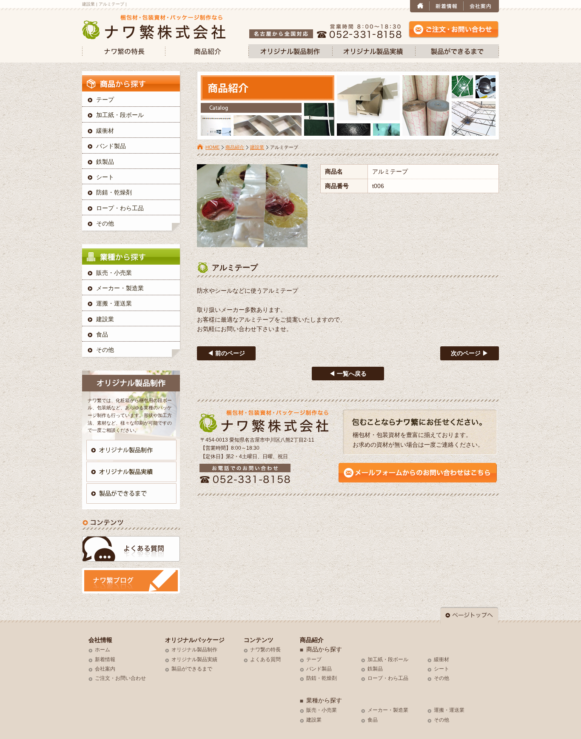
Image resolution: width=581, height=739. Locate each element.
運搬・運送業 (114, 303)
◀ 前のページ (226, 353)
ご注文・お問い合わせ (120, 678)
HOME (212, 147)
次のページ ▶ (469, 353)
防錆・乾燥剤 (114, 192)
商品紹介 (234, 147)
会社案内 (105, 669)
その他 (105, 223)
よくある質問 (265, 659)
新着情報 (105, 659)
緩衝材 (105, 130)
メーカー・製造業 (120, 288)
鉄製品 (105, 161)
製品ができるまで (191, 669)
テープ (105, 99)
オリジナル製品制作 (194, 650)
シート (105, 177)
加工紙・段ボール (120, 114)
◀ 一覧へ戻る (348, 373)
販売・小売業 (114, 272)
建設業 (257, 147)
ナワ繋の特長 (265, 650)
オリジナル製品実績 (194, 659)
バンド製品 (111, 146)
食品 (102, 334)
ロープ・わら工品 (120, 208)
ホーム (102, 650)
